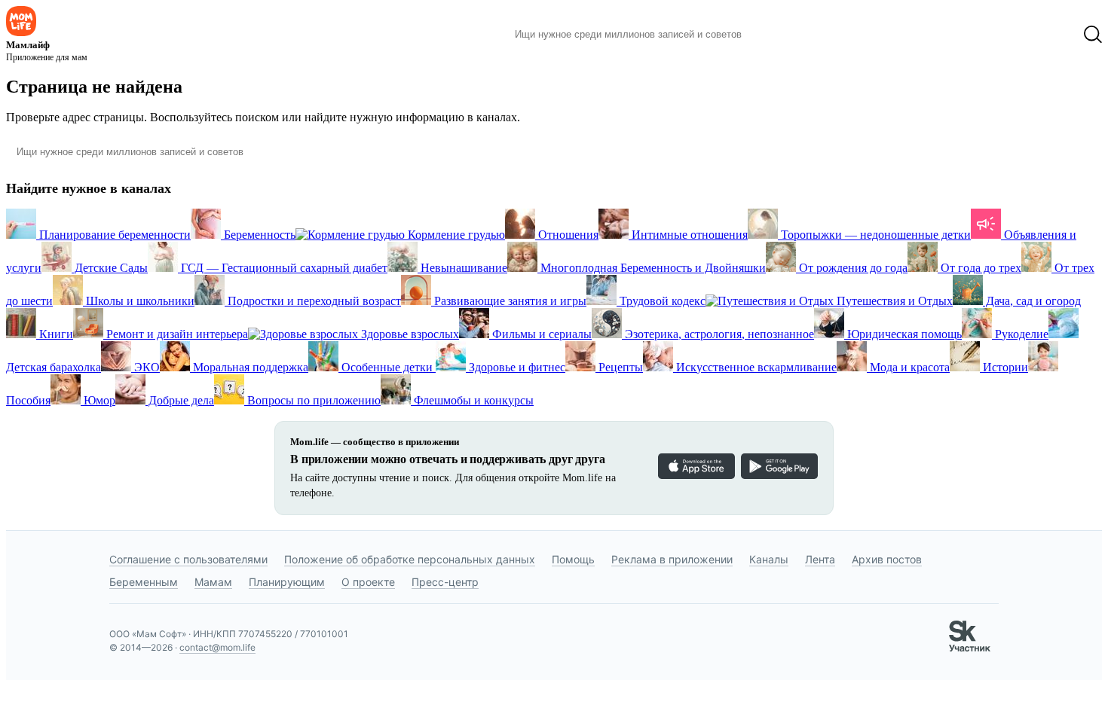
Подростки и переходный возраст (313, 300)
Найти (776, 35)
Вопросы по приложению (312, 400)
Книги (54, 334)
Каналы (768, 559)
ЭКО (145, 367)
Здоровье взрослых (408, 334)
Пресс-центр (445, 581)
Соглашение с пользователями (188, 559)
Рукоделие (1020, 334)
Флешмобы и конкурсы (472, 400)
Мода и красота (908, 367)
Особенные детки (387, 367)
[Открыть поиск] (1093, 35)
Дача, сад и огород (1032, 300)
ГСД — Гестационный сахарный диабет (282, 267)
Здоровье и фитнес (515, 367)
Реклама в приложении (672, 559)
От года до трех (979, 267)
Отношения (566, 234)
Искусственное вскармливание (755, 367)
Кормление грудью (455, 234)
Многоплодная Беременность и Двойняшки (651, 267)
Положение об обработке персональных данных (409, 559)
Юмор (98, 400)
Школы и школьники (138, 300)
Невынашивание (462, 267)
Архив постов (887, 559)
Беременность (258, 234)
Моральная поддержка (249, 367)
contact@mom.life (217, 647)
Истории (1004, 367)
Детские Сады (110, 267)
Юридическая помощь (903, 334)
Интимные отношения (688, 234)
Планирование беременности (113, 234)
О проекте (368, 581)
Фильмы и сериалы (540, 334)
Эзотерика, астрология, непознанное (718, 334)
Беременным (143, 581)
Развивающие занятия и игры (508, 300)
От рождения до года (852, 267)
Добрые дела (179, 400)
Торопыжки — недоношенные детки (874, 234)
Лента (820, 559)
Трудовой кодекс (661, 300)
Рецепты (619, 367)
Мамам (213, 581)
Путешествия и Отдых (893, 300)
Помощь (573, 559)
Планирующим (287, 581)
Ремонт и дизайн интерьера (175, 334)
